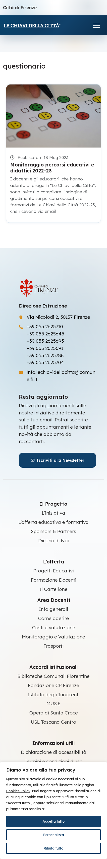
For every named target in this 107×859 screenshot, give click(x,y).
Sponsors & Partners (53, 531)
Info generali (53, 609)
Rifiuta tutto (53, 848)
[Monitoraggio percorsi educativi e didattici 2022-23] (53, 116)
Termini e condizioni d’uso (54, 761)
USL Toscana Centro (53, 722)
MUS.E (53, 703)
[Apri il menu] (96, 24)
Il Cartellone (53, 589)
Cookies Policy (18, 791)
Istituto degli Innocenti (54, 695)
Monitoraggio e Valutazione (53, 637)
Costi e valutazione (53, 627)
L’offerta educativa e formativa (53, 522)
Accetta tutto (54, 821)
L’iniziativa (53, 513)
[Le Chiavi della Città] (39, 25)
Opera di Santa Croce (53, 713)
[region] (53, 810)
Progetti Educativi (53, 571)
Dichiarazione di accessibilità (53, 752)
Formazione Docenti (53, 580)
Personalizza (53, 835)
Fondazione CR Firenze (53, 685)
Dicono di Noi (53, 541)
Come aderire (53, 618)
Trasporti (54, 646)
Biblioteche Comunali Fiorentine (53, 676)
